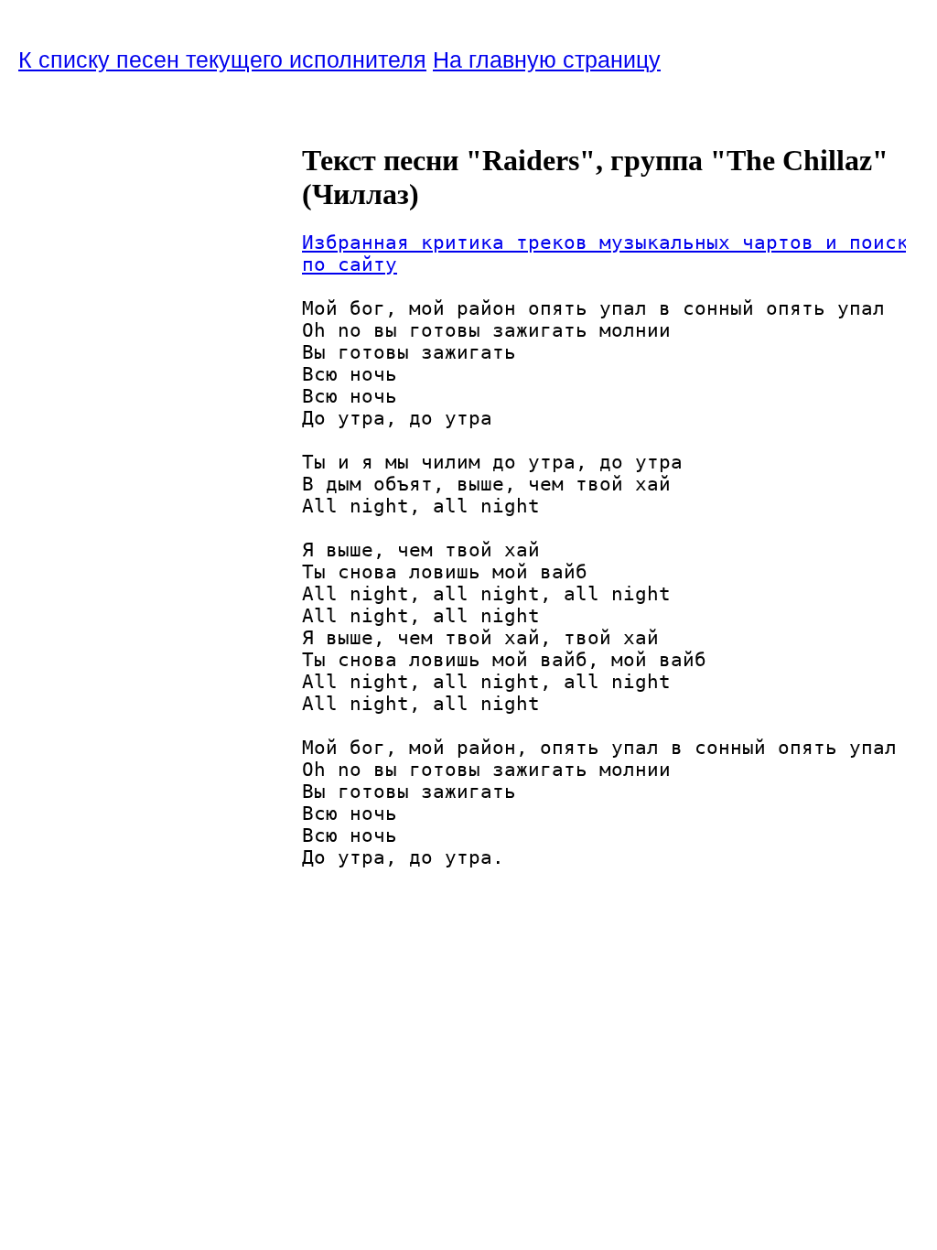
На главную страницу (547, 59)
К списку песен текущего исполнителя (222, 59)
